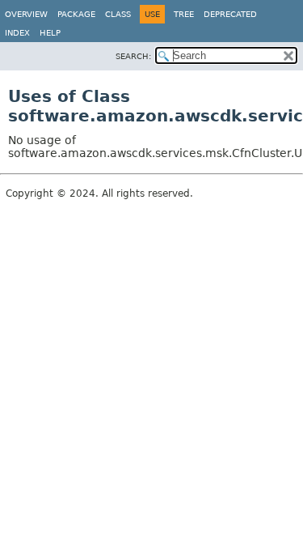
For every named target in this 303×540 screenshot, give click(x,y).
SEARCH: (133, 56)
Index (17, 32)
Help (50, 32)
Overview (26, 14)
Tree (184, 14)
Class (118, 14)
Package (76, 14)
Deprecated (230, 14)
